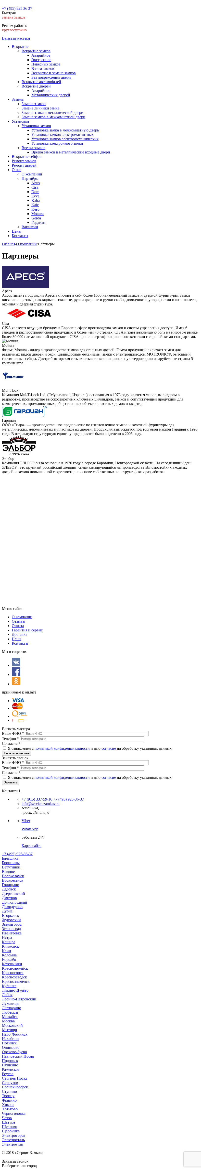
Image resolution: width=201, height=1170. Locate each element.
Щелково (9, 1127)
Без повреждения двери (51, 77)
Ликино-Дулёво (15, 990)
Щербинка (11, 1131)
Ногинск (9, 1043)
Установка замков (36, 126)
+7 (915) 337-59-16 (37, 799)
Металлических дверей (50, 95)
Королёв (9, 959)
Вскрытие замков (36, 51)
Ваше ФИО (13, 733)
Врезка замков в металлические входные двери (70, 152)
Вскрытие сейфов (26, 156)
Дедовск (9, 889)
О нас (16, 170)
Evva (35, 196)
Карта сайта (31, 846)
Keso (35, 209)
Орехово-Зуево (14, 1052)
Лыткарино (11, 1008)
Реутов (7, 1074)
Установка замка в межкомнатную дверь (65, 130)
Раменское (10, 1069)
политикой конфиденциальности (62, 748)
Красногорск (13, 973)
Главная (8, 244)
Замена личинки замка (40, 108)
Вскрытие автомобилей (41, 82)
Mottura (37, 214)
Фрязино (9, 1100)
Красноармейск (15, 968)
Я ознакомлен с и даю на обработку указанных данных (90, 748)
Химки (8, 1105)
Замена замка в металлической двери (52, 112)
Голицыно (10, 885)
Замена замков (34, 104)
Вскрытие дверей (36, 86)
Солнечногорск (15, 1087)
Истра (7, 937)
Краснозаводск (14, 977)
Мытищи (9, 1030)
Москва (8, 1021)
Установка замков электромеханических (65, 139)
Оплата (18, 626)
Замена (18, 99)
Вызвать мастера (16, 38)
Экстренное (41, 60)
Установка (20, 121)
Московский (12, 1025)
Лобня (7, 995)
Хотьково (10, 1109)
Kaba (35, 200)
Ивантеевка (12, 933)
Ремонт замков (24, 161)
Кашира (8, 942)
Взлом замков (42, 68)
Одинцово (10, 1047)
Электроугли (12, 1144)
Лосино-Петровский (19, 999)
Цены (16, 231)
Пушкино (10, 1065)
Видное (8, 871)
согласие (108, 748)
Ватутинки (11, 867)
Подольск (10, 1061)
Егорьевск (10, 915)
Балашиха (10, 858)
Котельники (12, 964)
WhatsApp (30, 829)
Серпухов (10, 1083)
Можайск (10, 1017)
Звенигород (12, 924)
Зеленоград (11, 929)
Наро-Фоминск (14, 1034)
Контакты (20, 236)
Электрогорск (13, 1135)
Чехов (7, 1118)
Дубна (7, 911)
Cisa (34, 187)
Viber (26, 821)
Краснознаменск (16, 981)
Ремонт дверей (24, 165)
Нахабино (10, 1039)
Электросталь (13, 1140)
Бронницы (11, 863)
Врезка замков (33, 148)
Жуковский (11, 920)
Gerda (36, 218)
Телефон (10, 739)
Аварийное (40, 55)
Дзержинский (13, 893)
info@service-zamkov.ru (41, 804)
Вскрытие (20, 46)
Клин (6, 951)
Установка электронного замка (57, 143)
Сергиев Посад (14, 1078)
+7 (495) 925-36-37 (68, 799)
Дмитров (9, 898)
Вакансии (30, 227)
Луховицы (10, 1003)
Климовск (10, 946)
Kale (35, 205)
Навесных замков (46, 64)
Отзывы (18, 621)
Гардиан (38, 222)
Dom (35, 192)
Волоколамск (13, 876)
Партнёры (30, 178)
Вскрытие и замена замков (53, 73)
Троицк (8, 1096)
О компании (32, 174)
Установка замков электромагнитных (62, 134)
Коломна (9, 955)
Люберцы (10, 1012)
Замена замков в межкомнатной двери (53, 117)
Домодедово (12, 907)
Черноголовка (13, 1113)
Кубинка (9, 986)
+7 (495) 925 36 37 (17, 8)
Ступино (9, 1091)
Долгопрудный (14, 902)
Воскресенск (12, 880)
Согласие (11, 743)
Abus (35, 183)
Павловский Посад (18, 1056)
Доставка (19, 634)
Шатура (8, 1122)
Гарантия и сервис (27, 630)
